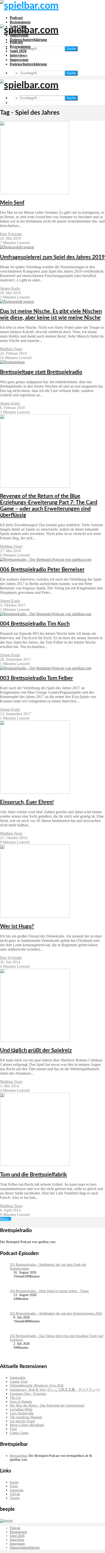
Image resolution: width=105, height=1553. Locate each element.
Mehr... (5, 1219)
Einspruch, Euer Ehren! (27, 802)
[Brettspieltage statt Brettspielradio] (12, 362)
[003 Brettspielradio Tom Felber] (45, 668)
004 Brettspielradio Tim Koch (35, 624)
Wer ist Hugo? (17, 926)
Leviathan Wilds (21, 1409)
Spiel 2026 (18, 51)
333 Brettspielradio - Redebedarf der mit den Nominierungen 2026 (56, 1313)
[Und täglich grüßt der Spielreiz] (35, 1041)
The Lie (15, 1397)
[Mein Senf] (34, 193)
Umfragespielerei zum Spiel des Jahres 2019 (52, 257)
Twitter (15, 1498)
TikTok (15, 1494)
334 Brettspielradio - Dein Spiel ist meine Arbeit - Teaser (49, 1291)
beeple (14, 1482)
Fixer (13, 1429)
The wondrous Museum (26, 1417)
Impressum (19, 60)
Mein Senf (12, 203)
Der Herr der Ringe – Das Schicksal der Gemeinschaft (47, 1405)
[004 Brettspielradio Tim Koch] (45, 614)
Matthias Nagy (11, 349)
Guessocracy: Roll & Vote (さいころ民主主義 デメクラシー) (55, 1389)
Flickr (14, 1486)
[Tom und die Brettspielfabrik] (35, 1164)
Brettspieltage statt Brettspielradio (41, 372)
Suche (71, 49)
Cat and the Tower (22, 1421)
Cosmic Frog (19, 1381)
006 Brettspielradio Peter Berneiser (42, 569)
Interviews (18, 55)
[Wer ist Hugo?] (35, 916)
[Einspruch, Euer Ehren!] (35, 792)
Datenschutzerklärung (28, 40)
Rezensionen (20, 22)
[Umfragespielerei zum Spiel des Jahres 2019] (17, 247)
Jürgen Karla (10, 288)
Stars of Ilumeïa (21, 1401)
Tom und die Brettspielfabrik (33, 1174)
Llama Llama (19, 1433)
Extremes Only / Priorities (28, 1394)
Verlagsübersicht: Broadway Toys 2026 (36, 1385)
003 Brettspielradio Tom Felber (36, 678)
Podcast (16, 18)
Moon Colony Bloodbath (27, 1425)
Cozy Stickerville (22, 1413)
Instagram (16, 1490)
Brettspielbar (18, 1456)
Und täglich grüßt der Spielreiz (36, 1050)
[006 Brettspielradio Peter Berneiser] (45, 559)
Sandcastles (17, 1377)
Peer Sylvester (11, 234)
